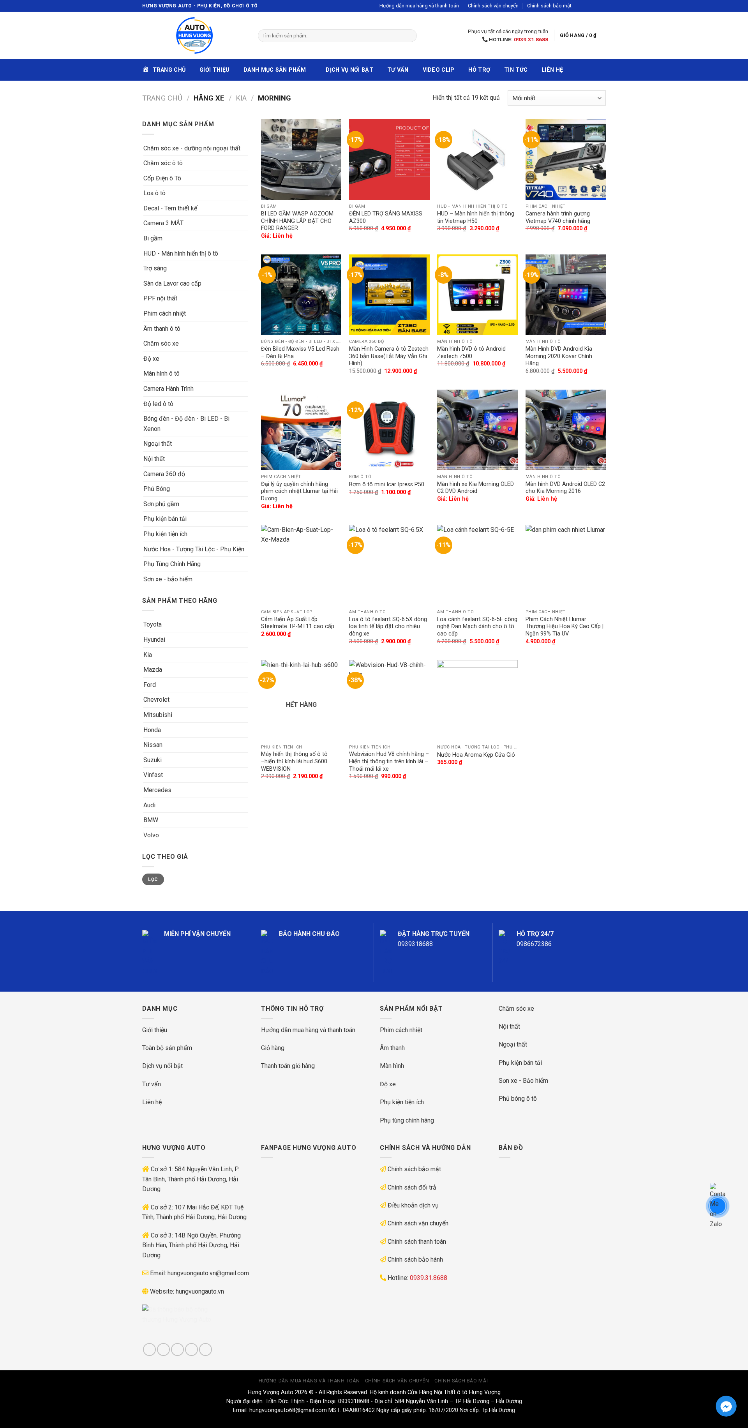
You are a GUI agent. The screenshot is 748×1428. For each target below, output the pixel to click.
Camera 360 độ (164, 474)
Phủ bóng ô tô (518, 1098)
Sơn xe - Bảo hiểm (523, 1080)
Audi (149, 805)
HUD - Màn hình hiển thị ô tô (180, 253)
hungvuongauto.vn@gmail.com (208, 1273)
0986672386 (534, 944)
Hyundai (154, 639)
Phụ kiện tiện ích (165, 534)
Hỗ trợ (479, 70)
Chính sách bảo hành (415, 1259)
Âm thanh (392, 1048)
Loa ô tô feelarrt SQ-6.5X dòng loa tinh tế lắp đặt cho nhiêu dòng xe (388, 626)
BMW (150, 820)
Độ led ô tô (158, 404)
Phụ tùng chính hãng (407, 1120)
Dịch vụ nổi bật (349, 70)
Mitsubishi (157, 714)
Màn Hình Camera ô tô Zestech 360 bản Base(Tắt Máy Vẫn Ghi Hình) (389, 356)
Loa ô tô (154, 193)
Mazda (152, 669)
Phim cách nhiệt (164, 313)
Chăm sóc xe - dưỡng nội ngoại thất (191, 148)
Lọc (153, 879)
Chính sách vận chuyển (493, 6)
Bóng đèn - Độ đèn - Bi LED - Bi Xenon (186, 423)
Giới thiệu (214, 70)
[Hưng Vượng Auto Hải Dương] (194, 35)
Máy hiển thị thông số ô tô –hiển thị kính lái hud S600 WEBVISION (294, 761)
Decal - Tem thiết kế (170, 208)
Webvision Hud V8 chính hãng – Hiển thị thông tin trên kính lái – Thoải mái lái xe (389, 761)
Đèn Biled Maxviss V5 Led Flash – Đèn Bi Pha (300, 353)
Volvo (151, 835)
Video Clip (439, 70)
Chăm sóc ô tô (163, 163)
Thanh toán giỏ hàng (288, 1066)
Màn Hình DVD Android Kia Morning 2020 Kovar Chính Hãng (559, 356)
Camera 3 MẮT (163, 223)
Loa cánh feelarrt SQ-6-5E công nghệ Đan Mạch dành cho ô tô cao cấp (477, 626)
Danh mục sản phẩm (274, 70)
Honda (152, 730)
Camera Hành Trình (168, 388)
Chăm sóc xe (161, 343)
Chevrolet (156, 699)
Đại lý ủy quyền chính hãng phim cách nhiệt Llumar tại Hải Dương (299, 491)
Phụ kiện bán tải (165, 518)
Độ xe (151, 358)
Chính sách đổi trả (412, 1187)
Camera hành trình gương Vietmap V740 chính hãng (558, 217)
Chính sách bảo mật (549, 6)
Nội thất (154, 458)
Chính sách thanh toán (417, 1241)
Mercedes (157, 790)
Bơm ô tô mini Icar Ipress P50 (386, 484)
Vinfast (153, 774)
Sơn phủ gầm (161, 504)
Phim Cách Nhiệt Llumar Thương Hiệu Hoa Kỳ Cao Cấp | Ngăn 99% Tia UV (564, 626)
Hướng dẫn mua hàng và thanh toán (419, 6)
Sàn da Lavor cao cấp (172, 283)
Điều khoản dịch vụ (413, 1205)
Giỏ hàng (272, 1048)
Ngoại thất (157, 443)
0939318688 (415, 944)
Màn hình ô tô (161, 373)
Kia (241, 98)
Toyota (152, 624)
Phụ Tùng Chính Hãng (172, 564)
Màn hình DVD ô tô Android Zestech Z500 (471, 353)
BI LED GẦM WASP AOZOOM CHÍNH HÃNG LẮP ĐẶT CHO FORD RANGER (297, 220)
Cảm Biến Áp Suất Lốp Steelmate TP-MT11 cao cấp (297, 623)
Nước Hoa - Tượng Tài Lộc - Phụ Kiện (193, 549)
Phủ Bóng (156, 488)
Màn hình (392, 1066)
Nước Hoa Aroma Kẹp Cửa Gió (476, 755)
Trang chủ (162, 98)
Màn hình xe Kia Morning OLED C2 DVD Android (475, 488)
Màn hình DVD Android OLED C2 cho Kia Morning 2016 (565, 488)
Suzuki (152, 760)
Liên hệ (552, 70)
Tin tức (515, 70)
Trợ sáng (155, 268)
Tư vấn (398, 70)
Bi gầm (152, 238)
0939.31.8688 (531, 39)
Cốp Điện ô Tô (162, 178)
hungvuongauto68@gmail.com (288, 1410)
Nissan (152, 744)
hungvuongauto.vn (200, 1291)
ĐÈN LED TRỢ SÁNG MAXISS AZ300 (385, 217)
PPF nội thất (160, 298)
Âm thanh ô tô (161, 328)
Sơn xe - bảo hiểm (167, 579)
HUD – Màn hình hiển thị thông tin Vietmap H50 (475, 217)
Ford (149, 684)
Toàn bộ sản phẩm (167, 1048)
